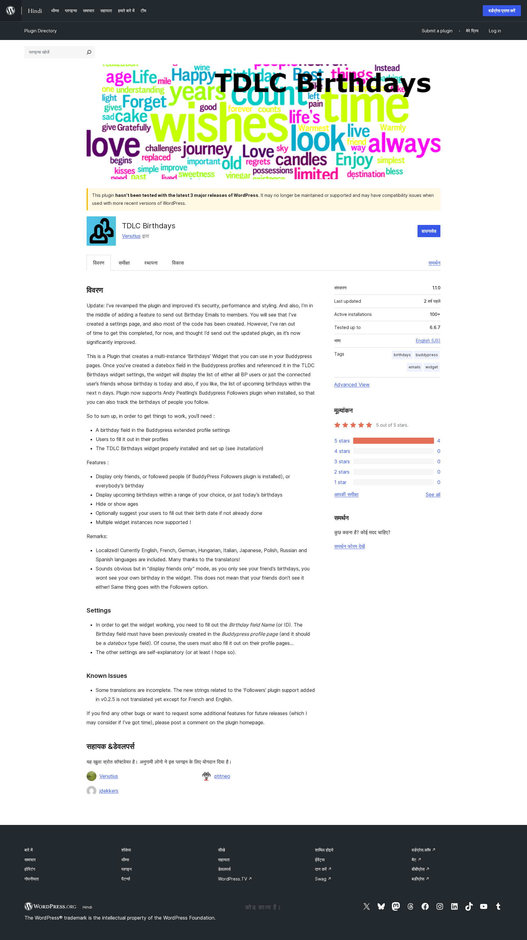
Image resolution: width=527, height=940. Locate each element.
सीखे (221, 849)
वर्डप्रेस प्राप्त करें (502, 10)
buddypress (427, 354)
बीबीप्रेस (421, 869)
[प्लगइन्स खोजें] (89, 52)
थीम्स (125, 859)
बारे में (28, 849)
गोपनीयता (31, 878)
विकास (178, 263)
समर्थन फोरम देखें (349, 546)
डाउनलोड (428, 230)
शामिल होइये (324, 849)
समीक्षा (124, 263)
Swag (323, 878)
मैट (416, 859)
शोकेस (126, 849)
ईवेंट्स (319, 859)
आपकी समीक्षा (346, 494)
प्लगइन (126, 869)
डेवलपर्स (224, 869)
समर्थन (434, 263)
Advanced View (352, 384)
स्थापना (151, 263)
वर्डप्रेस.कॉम (424, 849)
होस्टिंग (29, 869)
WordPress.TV (235, 878)
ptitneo (222, 776)
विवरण (98, 263)
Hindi (87, 907)
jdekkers (108, 791)
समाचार (30, 859)
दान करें (323, 869)
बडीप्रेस (420, 878)
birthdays (402, 354)
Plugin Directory (40, 30)
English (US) (428, 340)
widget (431, 367)
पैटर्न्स (125, 878)
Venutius (131, 236)
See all (433, 494)
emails (415, 367)
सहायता (224, 859)
